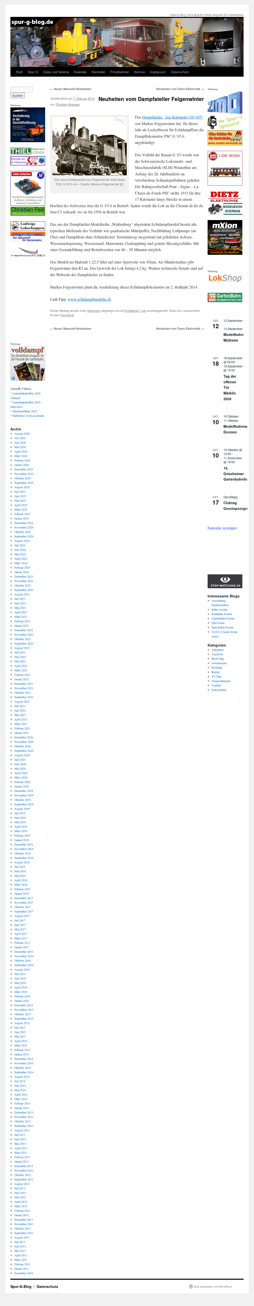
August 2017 (22, 916)
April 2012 (20, 1202)
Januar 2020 (21, 786)
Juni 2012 (20, 1193)
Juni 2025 (20, 496)
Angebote (217, 654)
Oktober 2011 (22, 1228)
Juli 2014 (19, 1081)
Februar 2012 (22, 1210)
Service (139, 71)
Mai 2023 (20, 608)
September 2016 (23, 965)
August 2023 (22, 594)
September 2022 (23, 643)
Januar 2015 (21, 1054)
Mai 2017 (20, 929)
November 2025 (23, 474)
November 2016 (23, 956)
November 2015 (23, 1010)
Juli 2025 (19, 491)
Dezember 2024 (23, 523)
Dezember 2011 (23, 1219)
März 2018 (20, 884)
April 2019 (20, 826)
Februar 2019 (22, 835)
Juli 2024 (19, 545)
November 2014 (23, 1063)
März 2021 (20, 724)
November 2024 (23, 527)
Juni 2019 (20, 817)
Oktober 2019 (22, 800)
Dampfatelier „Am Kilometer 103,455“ (172, 117)
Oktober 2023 (22, 585)
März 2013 (20, 1152)
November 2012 (23, 1170)
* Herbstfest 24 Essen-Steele (27, 416)
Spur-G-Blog (21, 1286)
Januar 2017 (21, 947)
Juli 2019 (19, 813)
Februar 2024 (22, 567)
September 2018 (23, 858)
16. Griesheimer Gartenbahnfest (236, 473)
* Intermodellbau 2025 (23, 411)
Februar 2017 (22, 943)
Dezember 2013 (23, 1112)
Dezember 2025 (23, 469)
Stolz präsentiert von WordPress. (213, 1286)
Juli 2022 (19, 652)
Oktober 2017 (22, 907)
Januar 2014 (21, 1108)
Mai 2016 (20, 983)
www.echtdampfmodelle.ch (89, 299)
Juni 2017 (20, 925)
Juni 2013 (20, 1139)
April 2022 (20, 666)
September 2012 (23, 1179)
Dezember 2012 (23, 1166)
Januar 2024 (21, 572)
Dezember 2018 (23, 844)
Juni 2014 (20, 1085)
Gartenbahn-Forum (223, 618)
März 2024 (20, 563)
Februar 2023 (22, 621)
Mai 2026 (20, 447)
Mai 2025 (20, 500)
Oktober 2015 (22, 1014)
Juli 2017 (19, 920)
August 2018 (22, 862)
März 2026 (20, 456)
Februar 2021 (22, 728)
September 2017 (23, 911)
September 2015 (23, 1018)
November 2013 (23, 1117)
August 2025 (22, 487)
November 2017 (23, 902)
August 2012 (22, 1184)
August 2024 (22, 541)
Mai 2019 (20, 822)
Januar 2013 (21, 1161)
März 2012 (20, 1206)
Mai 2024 (20, 554)
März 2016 (20, 992)
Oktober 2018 (22, 853)
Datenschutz (180, 71)
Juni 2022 (20, 657)
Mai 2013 (20, 1143)
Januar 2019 (21, 840)
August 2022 (22, 648)
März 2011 (20, 1260)
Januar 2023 (21, 625)
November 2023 (23, 581)
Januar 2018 (21, 893)
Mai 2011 (20, 1251)
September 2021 (23, 697)
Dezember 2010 (23, 1273)
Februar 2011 (22, 1264)
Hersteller (98, 71)
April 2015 (20, 1041)
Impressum (158, 71)
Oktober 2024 (22, 532)
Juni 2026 (20, 442)
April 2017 (20, 934)
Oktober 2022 (22, 639)
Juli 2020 (19, 759)
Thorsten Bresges (68, 104)
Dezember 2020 (23, 737)
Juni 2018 (20, 871)
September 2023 (23, 590)
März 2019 (20, 831)
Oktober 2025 (22, 478)
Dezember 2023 (23, 576)
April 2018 (20, 880)
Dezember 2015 (23, 1005)
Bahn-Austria (219, 609)
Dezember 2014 (23, 1059)
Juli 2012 (19, 1188)
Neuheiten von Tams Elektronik (180, 89)
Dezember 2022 (23, 630)
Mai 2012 (20, 1197)
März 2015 (20, 1045)
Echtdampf (132, 310)
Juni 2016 (20, 978)
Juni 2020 (20, 764)
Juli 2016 (19, 974)
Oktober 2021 (22, 692)
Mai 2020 (20, 768)
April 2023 (20, 612)
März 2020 (20, 777)
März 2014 (20, 1099)
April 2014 (20, 1094)
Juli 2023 (19, 599)
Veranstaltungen (221, 681)
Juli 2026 (19, 438)
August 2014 (22, 1076)
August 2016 (22, 969)
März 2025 (20, 509)
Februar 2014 (22, 1103)
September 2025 (23, 483)
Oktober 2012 (22, 1175)
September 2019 (23, 804)
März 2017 (20, 938)
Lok (143, 310)
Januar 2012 (21, 1215)
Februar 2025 (22, 514)
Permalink (67, 315)
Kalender (80, 71)
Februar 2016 (22, 996)
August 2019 (22, 809)
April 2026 (20, 451)
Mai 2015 (20, 1036)
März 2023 (20, 617)
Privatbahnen (119, 71)
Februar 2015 (22, 1050)
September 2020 (23, 750)
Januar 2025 (21, 518)
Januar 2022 (21, 679)
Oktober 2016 (22, 960)
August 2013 (22, 1130)
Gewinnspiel (219, 663)
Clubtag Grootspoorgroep (238, 505)
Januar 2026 (21, 465)
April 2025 (20, 505)
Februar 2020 (22, 782)
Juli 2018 (19, 867)
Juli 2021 (19, 706)
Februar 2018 (22, 889)
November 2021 (23, 688)
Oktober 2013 (22, 1121)
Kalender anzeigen (222, 527)
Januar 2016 (21, 1001)
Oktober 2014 (22, 1068)
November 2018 (23, 849)
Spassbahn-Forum (222, 627)
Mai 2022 (20, 661)
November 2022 (23, 634)
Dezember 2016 (23, 951)
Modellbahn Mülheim (233, 337)
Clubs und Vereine (56, 71)
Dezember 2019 (23, 791)
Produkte (217, 667)
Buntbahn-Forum (222, 614)
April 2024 (20, 558)
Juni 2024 (20, 550)
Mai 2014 (20, 1090)
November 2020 (23, 742)
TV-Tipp (217, 676)
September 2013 (23, 1126)
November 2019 (23, 795)
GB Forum (218, 623)
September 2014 (23, 1072)
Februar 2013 (22, 1157)
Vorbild (216, 685)
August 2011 (22, 1237)
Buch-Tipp (218, 658)
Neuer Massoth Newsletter (71, 89)
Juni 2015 (20, 1032)
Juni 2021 (20, 710)
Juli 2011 (19, 1242)
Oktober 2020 (22, 746)
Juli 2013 (19, 1135)
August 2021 (22, 701)
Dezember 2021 (23, 684)
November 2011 (23, 1224)
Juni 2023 (20, 603)
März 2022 (20, 670)
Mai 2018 (20, 876)
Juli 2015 (19, 1027)
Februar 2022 (22, 675)
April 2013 (20, 1148)
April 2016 (20, 987)
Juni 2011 (20, 1246)
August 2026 (22, 433)
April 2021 (20, 719)
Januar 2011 (21, 1269)
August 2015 (22, 1023)
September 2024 (23, 536)
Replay (216, 672)
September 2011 (23, 1233)
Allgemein (94, 310)
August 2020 (22, 755)
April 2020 (20, 773)
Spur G (33, 71)
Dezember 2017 (23, 898)
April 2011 (20, 1255)
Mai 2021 (20, 715)
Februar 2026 (22, 460)
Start (19, 71)
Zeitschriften (219, 690)
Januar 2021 (21, 733)
